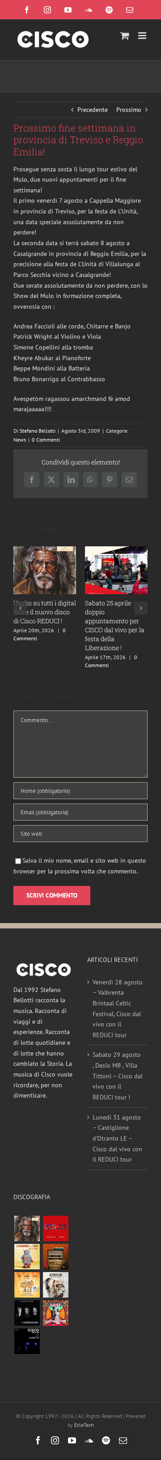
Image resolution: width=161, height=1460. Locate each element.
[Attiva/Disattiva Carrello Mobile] (124, 35)
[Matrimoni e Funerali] (55, 1313)
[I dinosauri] (26, 1313)
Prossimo (128, 110)
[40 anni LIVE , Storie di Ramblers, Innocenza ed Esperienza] (26, 1285)
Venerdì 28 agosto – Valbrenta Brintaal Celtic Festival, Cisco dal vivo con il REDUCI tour (118, 1008)
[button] (20, 608)
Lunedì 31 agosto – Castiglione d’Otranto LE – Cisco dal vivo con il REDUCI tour (117, 1138)
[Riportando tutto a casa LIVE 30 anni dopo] (55, 1228)
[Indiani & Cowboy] (55, 1285)
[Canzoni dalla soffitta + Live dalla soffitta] (55, 1257)
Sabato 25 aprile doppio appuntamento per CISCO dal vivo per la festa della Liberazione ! (114, 625)
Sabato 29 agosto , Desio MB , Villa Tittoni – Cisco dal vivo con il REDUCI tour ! (118, 1076)
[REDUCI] (26, 1228)
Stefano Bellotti (37, 430)
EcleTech (84, 1425)
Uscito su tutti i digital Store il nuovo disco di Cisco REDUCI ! (44, 612)
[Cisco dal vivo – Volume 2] (26, 1341)
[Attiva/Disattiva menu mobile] (143, 35)
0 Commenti (46, 439)
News (19, 439)
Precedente (92, 110)
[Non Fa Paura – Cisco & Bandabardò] (26, 1257)
